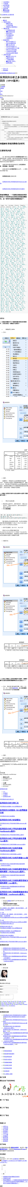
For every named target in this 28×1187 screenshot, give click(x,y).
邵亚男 (10, 1056)
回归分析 (5, 1139)
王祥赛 (10, 1065)
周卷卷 (10, 1051)
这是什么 (5, 1126)
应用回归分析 (11, 73)
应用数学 (5, 1136)
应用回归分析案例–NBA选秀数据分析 (10, 931)
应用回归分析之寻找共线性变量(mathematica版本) (13, 941)
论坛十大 (5, 68)
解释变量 (15, 688)
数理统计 (4, 73)
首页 (1, 73)
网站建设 (5, 70)
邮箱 (1, 989)
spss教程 (5, 793)
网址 (1, 992)
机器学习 (5, 1133)
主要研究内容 (5, 123)
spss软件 (5, 794)
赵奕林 (10, 1068)
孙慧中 (10, 1059)
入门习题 (5, 1134)
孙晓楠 (9, 900)
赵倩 (8, 1071)
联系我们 (5, 1131)
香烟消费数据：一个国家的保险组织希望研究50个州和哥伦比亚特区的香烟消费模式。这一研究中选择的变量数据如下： (15, 1181)
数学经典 (5, 1137)
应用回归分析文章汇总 (9, 803)
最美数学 (5, 1141)
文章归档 (5, 1128)
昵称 (1, 986)
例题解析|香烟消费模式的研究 (9, 121)
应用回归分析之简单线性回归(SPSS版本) (13, 189)
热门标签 (5, 1129)
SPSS (3, 130)
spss (4, 791)
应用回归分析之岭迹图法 (10, 820)
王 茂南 (10, 1074)
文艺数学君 (10, 14)
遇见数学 (11, 1053)
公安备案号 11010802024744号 (9, 1160)
